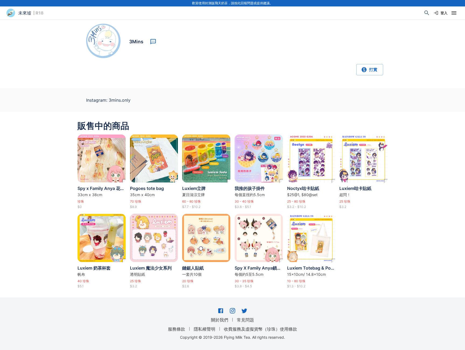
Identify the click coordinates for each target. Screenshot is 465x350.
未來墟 (24, 13)
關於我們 (219, 320)
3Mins (136, 41)
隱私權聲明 (204, 329)
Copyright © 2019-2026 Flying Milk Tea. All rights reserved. (232, 337)
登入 (444, 13)
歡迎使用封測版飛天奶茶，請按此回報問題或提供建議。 (232, 3)
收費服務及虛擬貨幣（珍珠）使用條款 (260, 329)
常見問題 (245, 320)
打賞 (373, 69)
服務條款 (176, 329)
